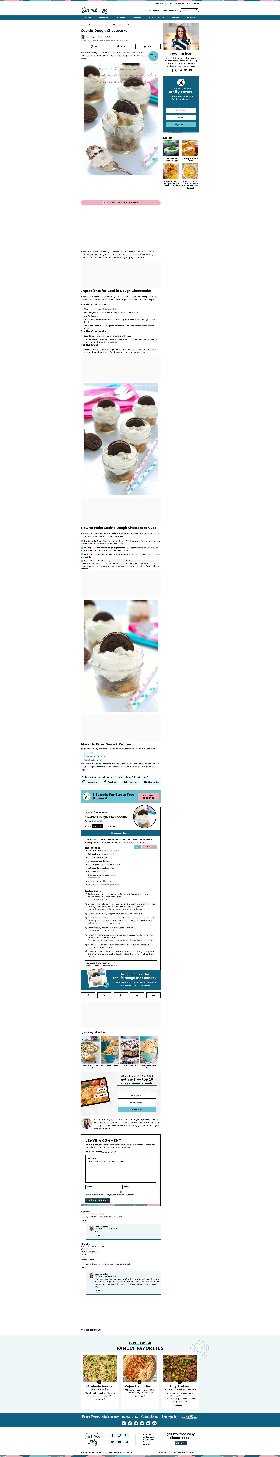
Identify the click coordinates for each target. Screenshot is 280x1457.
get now (180, 1443)
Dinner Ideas (148, 1439)
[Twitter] (104, 995)
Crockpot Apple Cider (190, 159)
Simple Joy (95, 10)
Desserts (175, 18)
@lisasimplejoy (152, 982)
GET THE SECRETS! (148, 796)
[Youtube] (137, 995)
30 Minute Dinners (156, 18)
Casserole (137, 18)
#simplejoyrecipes (141, 985)
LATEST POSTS (159, 3)
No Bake (106, 25)
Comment (92, 1158)
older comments (92, 1329)
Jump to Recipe (153, 55)
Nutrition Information (98, 963)
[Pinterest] (121, 995)
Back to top (88, 1453)
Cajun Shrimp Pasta (140, 1386)
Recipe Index (148, 1437)
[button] (86, 812)
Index (148, 10)
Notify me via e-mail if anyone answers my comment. (110, 1194)
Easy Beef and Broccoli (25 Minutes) (180, 1388)
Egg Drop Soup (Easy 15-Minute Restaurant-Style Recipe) (190, 184)
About (170, 3)
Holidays (172, 10)
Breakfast (191, 18)
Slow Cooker (120, 18)
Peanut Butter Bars (92, 760)
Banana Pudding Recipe (94, 756)
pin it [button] (146, 847)
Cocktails (147, 1444)
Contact (129, 1453)
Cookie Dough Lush (129, 1065)
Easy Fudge (89, 753)
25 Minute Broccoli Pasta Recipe (100, 1388)
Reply (84, 1220)
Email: (127, 1187)
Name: (90, 1187)
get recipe (99, 1399)
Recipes (156, 10)
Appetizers (103, 18)
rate (153, 847)
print (138, 847)
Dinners (88, 18)
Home (83, 25)
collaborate (180, 3)
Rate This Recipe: (93, 1151)
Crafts (164, 10)
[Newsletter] (153, 995)
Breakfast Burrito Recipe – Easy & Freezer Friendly (171, 183)
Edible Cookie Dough (110, 1065)
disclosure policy (122, 40)
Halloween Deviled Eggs (171, 159)
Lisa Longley (92, 37)
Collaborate (107, 1453)
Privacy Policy (119, 1453)
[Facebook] (88, 995)
